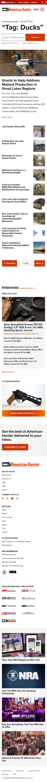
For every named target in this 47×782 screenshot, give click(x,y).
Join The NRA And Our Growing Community (19, 692)
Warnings (5, 774)
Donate (34, 2)
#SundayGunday (11, 381)
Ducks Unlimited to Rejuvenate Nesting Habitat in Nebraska (15, 245)
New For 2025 (9, 293)
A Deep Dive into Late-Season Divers (13, 142)
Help (4, 486)
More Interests (26, 288)
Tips (3, 528)
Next (40, 263)
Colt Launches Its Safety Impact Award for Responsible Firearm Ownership (14, 232)
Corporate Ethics (34, 771)
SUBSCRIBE (15, 447)
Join (20, 2)
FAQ (3, 482)
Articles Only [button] (12, 43)
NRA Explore (7, 545)
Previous (10, 263)
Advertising (6, 475)
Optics (4, 524)
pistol (24, 334)
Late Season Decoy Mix (13, 126)
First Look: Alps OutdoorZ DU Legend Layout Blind (15, 200)
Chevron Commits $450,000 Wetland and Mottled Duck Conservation (15, 187)
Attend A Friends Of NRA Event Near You (21, 759)
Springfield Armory (12, 334)
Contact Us (6, 478)
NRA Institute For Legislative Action (16, 541)
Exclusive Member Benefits (13, 558)
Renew (26, 2)
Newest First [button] (31, 43)
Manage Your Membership (12, 565)
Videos (5, 532)
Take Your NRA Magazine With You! (21, 660)
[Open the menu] (42, 9)
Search (35, 37)
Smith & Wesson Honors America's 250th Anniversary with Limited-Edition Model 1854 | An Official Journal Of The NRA (23, 350)
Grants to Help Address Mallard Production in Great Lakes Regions (21, 84)
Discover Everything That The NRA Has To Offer (22, 726)
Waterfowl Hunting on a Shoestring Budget (14, 171)
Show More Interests (28, 413)
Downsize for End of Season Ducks (12, 157)
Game (9, 117)
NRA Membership (9, 554)
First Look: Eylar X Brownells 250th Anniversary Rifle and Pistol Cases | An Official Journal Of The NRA (20, 361)
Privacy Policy (6, 771)
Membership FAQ (9, 562)
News (4, 117)
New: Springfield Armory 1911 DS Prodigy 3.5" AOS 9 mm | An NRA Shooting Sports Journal (23, 327)
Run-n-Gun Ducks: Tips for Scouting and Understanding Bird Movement (15, 217)
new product (33, 334)
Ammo (4, 513)
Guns (4, 521)
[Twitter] (46, 2)
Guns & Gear (7, 517)
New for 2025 (7, 372)
